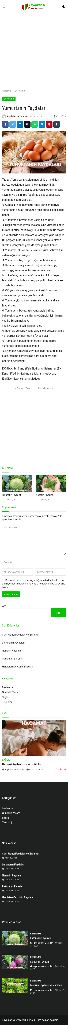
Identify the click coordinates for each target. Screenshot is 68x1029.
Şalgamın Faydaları (40, 961)
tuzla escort (7, 1027)
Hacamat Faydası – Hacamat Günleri (21, 764)
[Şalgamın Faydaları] (15, 962)
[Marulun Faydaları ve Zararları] (15, 985)
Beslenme (20, 91)
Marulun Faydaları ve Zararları (46, 985)
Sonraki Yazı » (45, 388)
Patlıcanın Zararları (12, 658)
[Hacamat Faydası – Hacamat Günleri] (34, 738)
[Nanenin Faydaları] (51, 483)
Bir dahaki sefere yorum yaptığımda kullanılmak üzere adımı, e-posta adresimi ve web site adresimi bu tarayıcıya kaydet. (33, 583)
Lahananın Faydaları (11, 494)
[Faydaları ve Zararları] (33, 7)
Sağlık (5, 697)
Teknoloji (7, 702)
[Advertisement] (34, 52)
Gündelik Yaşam (11, 692)
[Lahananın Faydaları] (17, 483)
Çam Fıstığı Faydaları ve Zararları (20, 634)
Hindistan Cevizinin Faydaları (18, 666)
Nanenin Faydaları (44, 494)
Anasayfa (6, 91)
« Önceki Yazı (22, 388)
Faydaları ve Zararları (17, 116)
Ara (4, 606)
